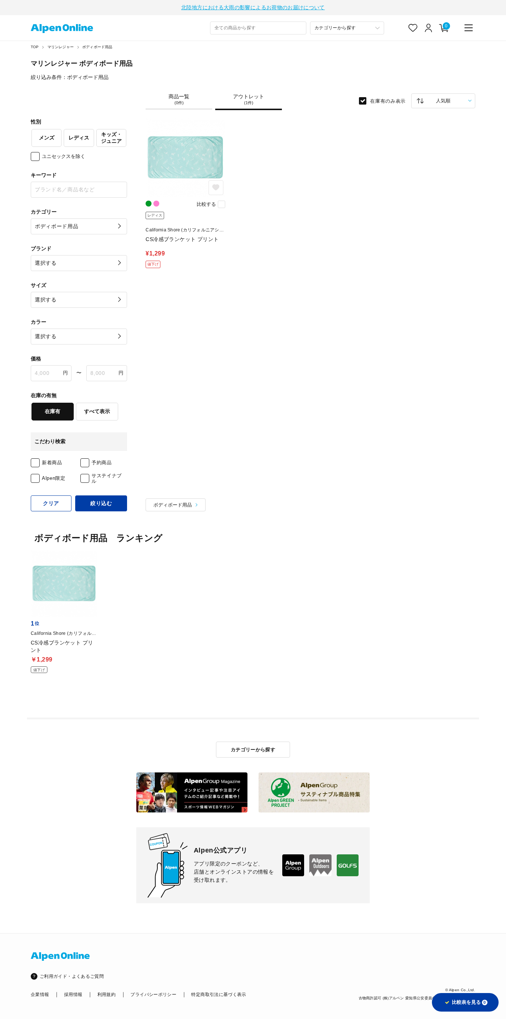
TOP (35, 47)
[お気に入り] (413, 27)
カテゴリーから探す (253, 749)
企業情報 (40, 994)
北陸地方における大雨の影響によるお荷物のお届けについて (253, 7)
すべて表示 (97, 411)
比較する (206, 204)
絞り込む (101, 503)
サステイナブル (106, 478)
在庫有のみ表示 (388, 100)
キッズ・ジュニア (111, 137)
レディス (79, 138)
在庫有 (52, 411)
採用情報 (73, 994)
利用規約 (106, 994)
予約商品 (101, 462)
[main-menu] (468, 27)
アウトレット (248, 99)
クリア (51, 503)
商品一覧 (179, 99)
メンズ (46, 138)
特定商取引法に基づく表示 (218, 994)
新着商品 (52, 462)
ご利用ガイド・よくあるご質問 (72, 976)
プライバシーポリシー (153, 994)
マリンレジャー (60, 47)
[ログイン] (428, 27)
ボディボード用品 (97, 47)
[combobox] (258, 28)
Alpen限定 (54, 478)
